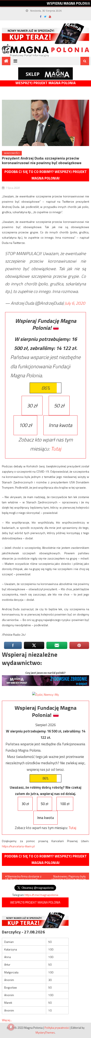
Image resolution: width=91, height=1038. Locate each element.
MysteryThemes (45, 1032)
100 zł (25, 425)
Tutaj (56, 448)
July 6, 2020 (75, 303)
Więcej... (7, 1020)
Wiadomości (12, 153)
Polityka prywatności (56, 1028)
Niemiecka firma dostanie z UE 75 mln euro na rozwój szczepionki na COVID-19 (23, 877)
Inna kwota (60, 425)
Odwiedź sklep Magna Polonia (45, 73)
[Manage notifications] (11, 1027)
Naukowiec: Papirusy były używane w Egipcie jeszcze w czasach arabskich (68, 877)
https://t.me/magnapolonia (41, 895)
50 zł (59, 405)
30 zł (32, 405)
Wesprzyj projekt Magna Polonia (45, 83)
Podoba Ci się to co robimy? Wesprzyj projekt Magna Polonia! (45, 175)
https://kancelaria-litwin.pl (18, 846)
